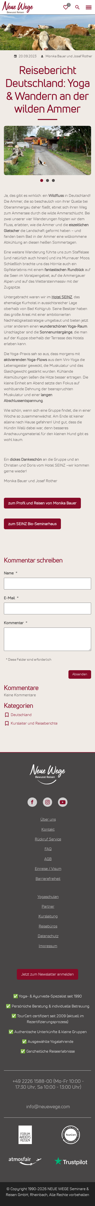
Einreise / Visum (48, 869)
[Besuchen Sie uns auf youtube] (62, 802)
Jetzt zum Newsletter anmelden (47, 974)
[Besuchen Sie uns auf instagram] (47, 802)
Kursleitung (48, 916)
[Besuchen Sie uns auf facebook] (32, 802)
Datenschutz (48, 936)
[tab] (42, 180)
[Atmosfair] (25, 1161)
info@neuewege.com (48, 1106)
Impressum (48, 946)
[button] (88, 7)
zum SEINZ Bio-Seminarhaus (32, 524)
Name (9, 573)
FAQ (48, 849)
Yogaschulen (48, 897)
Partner (48, 906)
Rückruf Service (48, 839)
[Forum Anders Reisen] (25, 1135)
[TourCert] (70, 1135)
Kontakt (48, 829)
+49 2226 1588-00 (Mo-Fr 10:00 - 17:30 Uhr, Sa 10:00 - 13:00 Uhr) (48, 1084)
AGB (48, 859)
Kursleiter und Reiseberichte (34, 723)
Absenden (79, 674)
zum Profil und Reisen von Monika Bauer (42, 503)
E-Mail (10, 598)
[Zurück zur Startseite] (21, 7)
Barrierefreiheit (48, 879)
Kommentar (14, 623)
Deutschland (21, 715)
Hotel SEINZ (62, 297)
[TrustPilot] (70, 1161)
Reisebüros (48, 926)
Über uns (48, 819)
